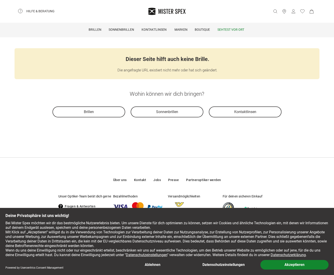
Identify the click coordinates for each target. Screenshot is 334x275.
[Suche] (275, 11)
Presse (173, 180)
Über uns (120, 180)
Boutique (202, 29)
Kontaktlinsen (154, 29)
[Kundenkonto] (293, 11)
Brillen (95, 29)
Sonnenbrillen (121, 29)
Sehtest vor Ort (230, 29)
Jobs (157, 180)
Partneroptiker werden (203, 180)
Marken (180, 29)
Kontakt (140, 180)
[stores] (284, 11)
